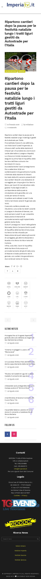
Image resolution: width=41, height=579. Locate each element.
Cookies (17, 495)
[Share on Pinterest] (21, 266)
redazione (29, 125)
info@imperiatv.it (20, 469)
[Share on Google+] (17, 266)
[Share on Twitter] (14, 266)
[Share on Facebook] (11, 266)
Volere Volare (21, 546)
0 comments (12, 128)
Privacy (24, 495)
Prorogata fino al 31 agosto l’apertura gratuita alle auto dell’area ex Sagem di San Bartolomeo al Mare (19, 338)
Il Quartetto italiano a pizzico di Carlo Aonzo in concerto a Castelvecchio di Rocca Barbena (18, 412)
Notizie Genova (20, 560)
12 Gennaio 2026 (13, 125)
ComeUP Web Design (27, 576)
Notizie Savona (20, 555)
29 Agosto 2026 (13, 343)
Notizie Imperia (20, 551)
